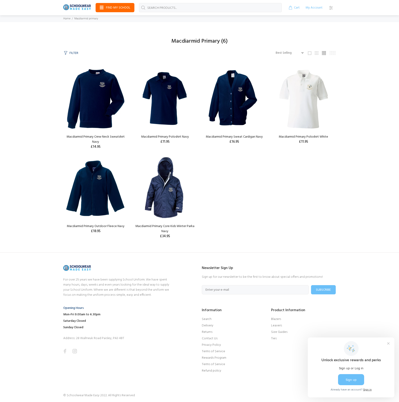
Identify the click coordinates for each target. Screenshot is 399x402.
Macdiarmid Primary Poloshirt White (303, 136)
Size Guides (279, 332)
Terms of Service (213, 351)
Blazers (276, 319)
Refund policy (211, 370)
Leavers (276, 325)
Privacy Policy (211, 345)
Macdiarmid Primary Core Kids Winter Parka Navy (164, 229)
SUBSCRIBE (323, 290)
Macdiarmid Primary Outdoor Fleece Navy (95, 226)
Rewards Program (214, 358)
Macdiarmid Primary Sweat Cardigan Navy (234, 136)
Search (207, 319)
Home (66, 18)
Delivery (207, 325)
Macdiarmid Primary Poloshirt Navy (165, 136)
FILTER (74, 53)
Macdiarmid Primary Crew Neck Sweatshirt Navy (95, 139)
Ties (274, 338)
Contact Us (210, 338)
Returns (207, 332)
